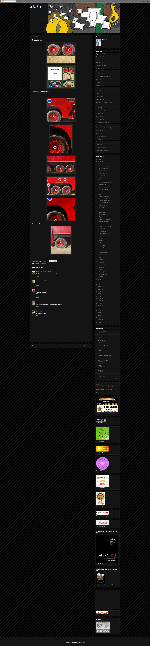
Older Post (87, 346)
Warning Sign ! (103, 184)
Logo (97, 90)
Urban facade (103, 243)
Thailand (98, 139)
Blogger (83, 642)
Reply (37, 276)
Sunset (101, 224)
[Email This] (50, 261)
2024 (99, 164)
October (101, 170)
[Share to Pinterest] (56, 261)
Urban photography (104, 219)
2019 (99, 289)
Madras (98, 93)
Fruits (100, 250)
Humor (98, 82)
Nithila (97, 116)
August (101, 175)
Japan (97, 85)
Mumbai (98, 105)
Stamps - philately (101, 136)
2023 (99, 279)
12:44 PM (44, 281)
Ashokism (98, 62)
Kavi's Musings (102, 341)
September (102, 173)
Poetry (98, 125)
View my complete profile (108, 44)
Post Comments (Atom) (64, 351)
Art (97, 59)
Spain (97, 133)
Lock (100, 177)
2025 (99, 161)
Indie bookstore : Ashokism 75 (104, 389)
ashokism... (36, 7)
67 (100, 626)
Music (97, 108)
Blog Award (99, 71)
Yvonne (100, 350)
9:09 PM (40, 311)
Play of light (102, 245)
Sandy (100, 375)
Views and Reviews (101, 150)
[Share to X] (53, 261)
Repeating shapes (104, 252)
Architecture (99, 56)
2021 (99, 284)
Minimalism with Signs (105, 235)
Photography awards (41, 263)
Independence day (104, 221)
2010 (99, 310)
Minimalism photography (102, 102)
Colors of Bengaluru (104, 202)
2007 (99, 317)
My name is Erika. (40, 302)
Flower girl (102, 209)
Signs (100, 217)
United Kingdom (100, 147)
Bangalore (99, 68)
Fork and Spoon (103, 231)
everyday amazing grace (105, 355)
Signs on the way (103, 187)
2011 (99, 308)
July (100, 262)
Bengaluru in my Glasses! (106, 182)
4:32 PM (42, 290)
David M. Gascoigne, (41, 271)
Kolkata (98, 88)
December (102, 166)
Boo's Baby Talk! (103, 360)
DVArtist (100, 336)
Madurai (98, 96)
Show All (116, 378)
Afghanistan (99, 54)
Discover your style (104, 212)
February (102, 274)
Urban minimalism (104, 196)
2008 (99, 315)
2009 (99, 312)
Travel (97, 142)
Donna (37, 290)
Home (61, 346)
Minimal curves (103, 205)
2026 (99, 159)
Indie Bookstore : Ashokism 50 (104, 386)
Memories (98, 99)
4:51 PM (47, 302)
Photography (99, 119)
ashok (105, 39)
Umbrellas (102, 259)
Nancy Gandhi (100, 392)
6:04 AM (49, 271)
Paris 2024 (102, 228)
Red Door (101, 247)
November (102, 168)
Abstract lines (102, 180)
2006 (99, 320)
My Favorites (99, 110)
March (101, 272)
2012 (99, 305)
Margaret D (38, 281)
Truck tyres (102, 207)
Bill (37, 311)
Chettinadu (99, 73)
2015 (99, 298)
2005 (99, 322)
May (100, 267)
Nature (98, 113)
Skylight (101, 238)
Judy (99, 365)
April (100, 269)
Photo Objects (35, 91)
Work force (102, 214)
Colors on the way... (104, 191)
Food (97, 79)
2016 (99, 296)
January (101, 276)
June (100, 265)
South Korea (99, 130)
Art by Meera (101, 370)
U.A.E (97, 145)
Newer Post (35, 346)
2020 (99, 286)
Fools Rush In (102, 331)
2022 (99, 282)
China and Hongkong (102, 76)
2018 (99, 291)
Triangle (101, 254)
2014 (99, 301)
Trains (100, 257)
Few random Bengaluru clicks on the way (105, 199)
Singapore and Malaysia (102, 128)
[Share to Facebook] (55, 261)
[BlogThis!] (51, 261)
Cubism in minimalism (105, 226)
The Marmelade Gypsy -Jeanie (107, 345)
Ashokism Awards (101, 65)
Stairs (100, 194)
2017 (99, 293)
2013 (99, 303)
